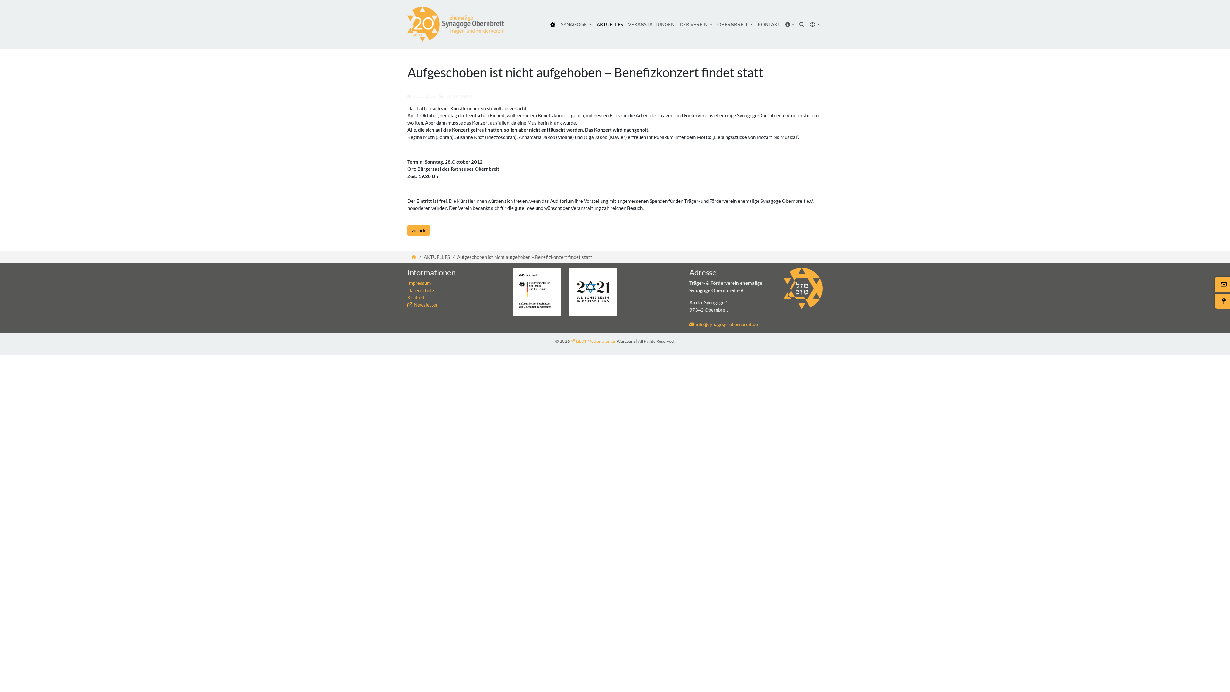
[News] (455, 24)
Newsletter (426, 305)
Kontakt (416, 297)
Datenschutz (420, 290)
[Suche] (802, 24)
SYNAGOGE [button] (574, 24)
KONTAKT (769, 24)
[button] (790, 24)
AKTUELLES (610, 24)
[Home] (553, 24)
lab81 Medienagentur (596, 341)
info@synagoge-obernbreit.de (727, 324)
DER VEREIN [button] (694, 24)
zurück (419, 230)
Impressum (419, 283)
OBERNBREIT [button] (733, 24)
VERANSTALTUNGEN (651, 24)
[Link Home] (414, 257)
